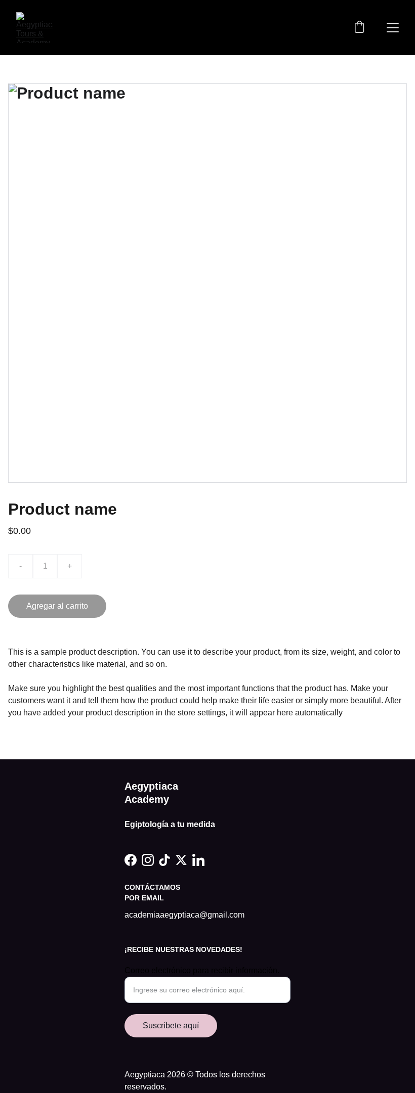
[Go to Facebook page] (130, 860)
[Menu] (393, 27)
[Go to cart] (359, 27)
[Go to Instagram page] (148, 860)
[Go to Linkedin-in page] (198, 860)
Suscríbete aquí (171, 1025)
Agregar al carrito (57, 606)
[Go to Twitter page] (181, 860)
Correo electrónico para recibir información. (201, 970)
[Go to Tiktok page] (164, 860)
